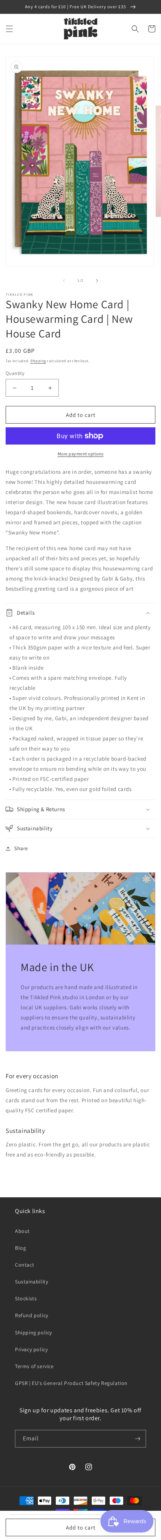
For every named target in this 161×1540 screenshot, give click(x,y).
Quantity (15, 373)
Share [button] (21, 848)
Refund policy (31, 1315)
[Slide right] (97, 280)
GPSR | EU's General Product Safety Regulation (71, 1383)
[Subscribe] (137, 1438)
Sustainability (31, 1281)
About (22, 1231)
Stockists (26, 1298)
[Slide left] (64, 280)
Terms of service (34, 1366)
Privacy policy (31, 1349)
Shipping (38, 360)
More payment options (81, 454)
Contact (24, 1264)
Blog (20, 1248)
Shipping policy (33, 1332)
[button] (9, 29)
